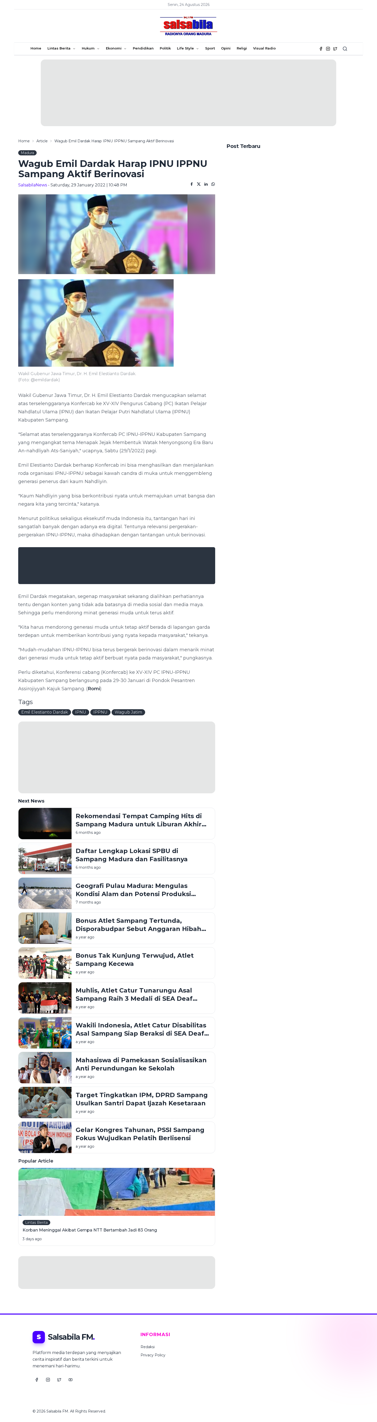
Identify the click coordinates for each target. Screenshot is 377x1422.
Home (36, 48)
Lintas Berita (59, 48)
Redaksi (148, 1347)
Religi (242, 48)
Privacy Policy (153, 1355)
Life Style (185, 48)
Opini (226, 48)
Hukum (88, 48)
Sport (210, 48)
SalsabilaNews (32, 185)
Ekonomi (114, 48)
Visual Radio (264, 48)
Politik (165, 48)
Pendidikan (143, 48)
